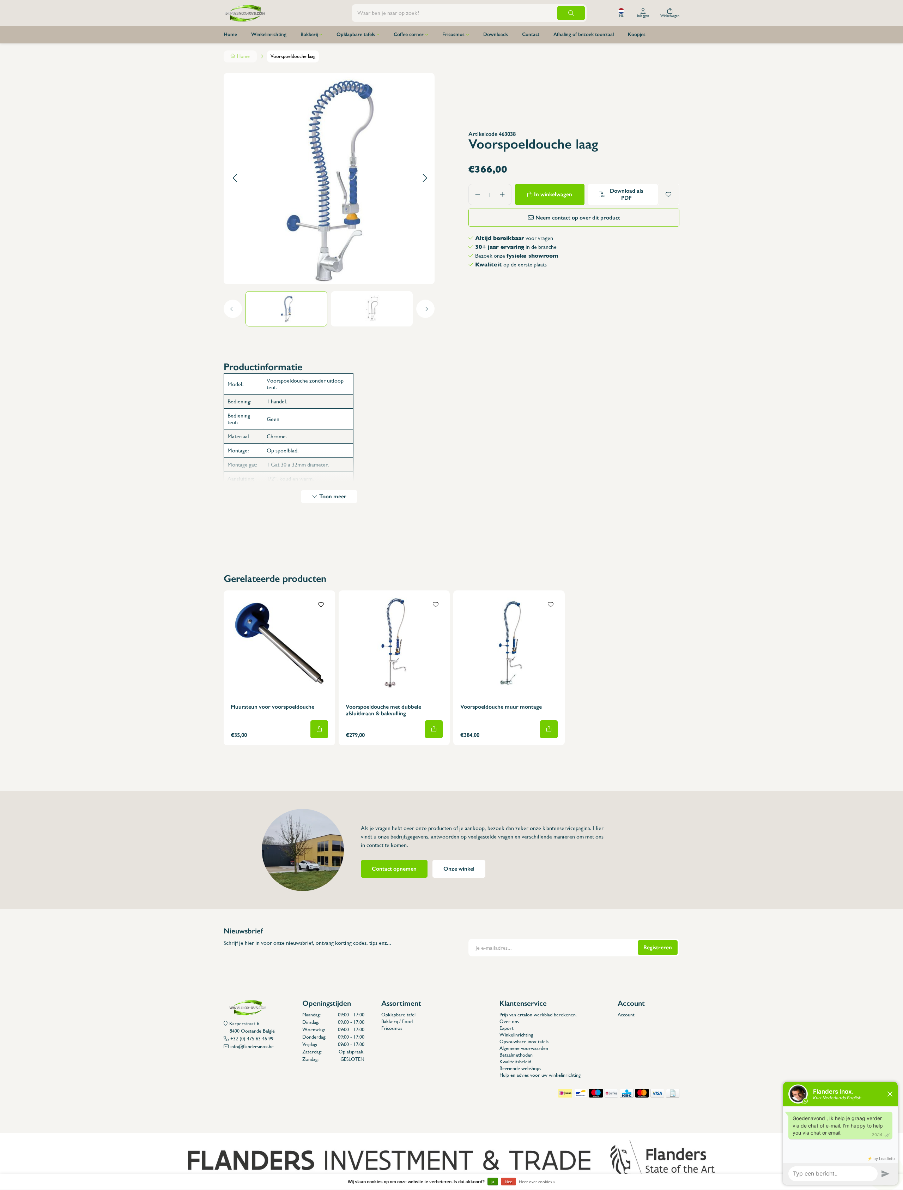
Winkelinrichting (268, 34)
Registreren (657, 947)
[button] (235, 178)
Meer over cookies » (537, 1181)
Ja (492, 1181)
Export (506, 1028)
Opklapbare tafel (398, 1014)
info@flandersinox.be (252, 1046)
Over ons (509, 1021)
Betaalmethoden (516, 1055)
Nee (508, 1181)
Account (626, 1014)
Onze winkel (458, 868)
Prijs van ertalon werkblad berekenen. (538, 1014)
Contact (530, 34)
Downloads (495, 34)
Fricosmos (453, 34)
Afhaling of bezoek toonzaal (583, 34)
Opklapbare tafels (356, 34)
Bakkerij (309, 34)
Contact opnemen (394, 868)
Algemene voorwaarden (523, 1048)
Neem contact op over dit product (577, 217)
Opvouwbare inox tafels (524, 1041)
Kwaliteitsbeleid (515, 1061)
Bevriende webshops (520, 1068)
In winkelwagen (553, 194)
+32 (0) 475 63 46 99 (251, 1038)
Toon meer (332, 496)
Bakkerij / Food (397, 1021)
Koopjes (637, 34)
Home (230, 34)
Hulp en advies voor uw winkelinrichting (540, 1075)
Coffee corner (409, 34)
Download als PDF (626, 194)
